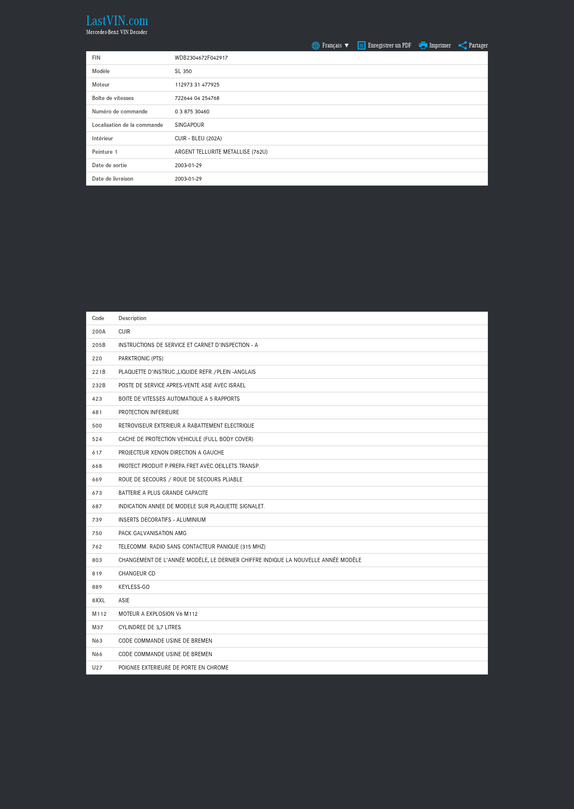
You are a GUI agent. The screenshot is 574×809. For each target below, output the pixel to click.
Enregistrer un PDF (389, 45)
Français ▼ (336, 45)
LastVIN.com (117, 21)
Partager (478, 45)
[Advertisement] (287, 248)
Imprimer (440, 45)
